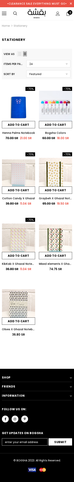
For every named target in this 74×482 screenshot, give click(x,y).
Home (6, 26)
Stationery (20, 26)
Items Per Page (14, 64)
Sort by (9, 74)
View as (9, 54)
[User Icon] (58, 14)
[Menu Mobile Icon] (4, 13)
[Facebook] (5, 419)
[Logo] (37, 13)
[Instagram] (15, 419)
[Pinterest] (24, 419)
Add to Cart (18, 125)
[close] (71, 4)
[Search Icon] (15, 13)
